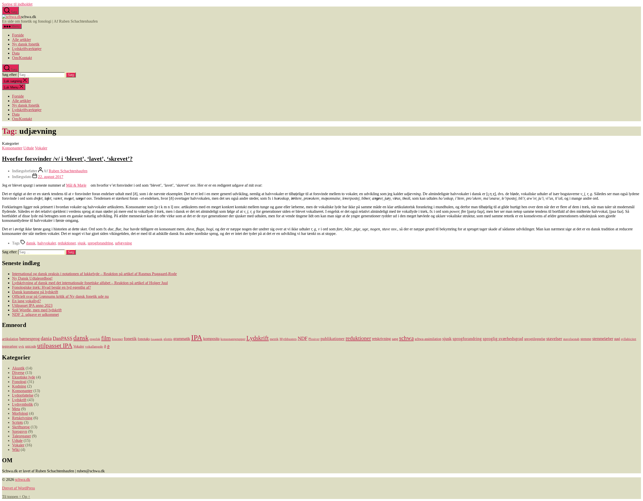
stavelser (554, 338)
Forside (18, 35)
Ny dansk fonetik (25, 44)
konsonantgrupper (233, 339)
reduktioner (67, 243)
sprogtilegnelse (534, 339)
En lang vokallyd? (26, 301)
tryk (21, 346)
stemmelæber (602, 339)
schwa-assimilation (428, 339)
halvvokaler (46, 243)
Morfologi (20, 413)
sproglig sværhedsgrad (503, 338)
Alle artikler (21, 39)
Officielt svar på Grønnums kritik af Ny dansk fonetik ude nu (60, 296)
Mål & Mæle (76, 185)
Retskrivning (22, 418)
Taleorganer (21, 436)
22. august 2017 (50, 177)
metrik (274, 339)
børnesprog (29, 338)
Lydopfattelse (22, 395)
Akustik (18, 368)
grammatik (181, 339)
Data (16, 53)
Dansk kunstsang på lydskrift (35, 292)
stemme (585, 339)
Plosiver (313, 339)
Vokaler (41, 148)
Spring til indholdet (17, 4)
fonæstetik (157, 339)
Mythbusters (288, 339)
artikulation (10, 339)
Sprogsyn (19, 431)
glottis (168, 339)
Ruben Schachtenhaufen (68, 171)
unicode (30, 346)
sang (395, 339)
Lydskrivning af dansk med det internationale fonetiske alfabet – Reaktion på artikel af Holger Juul (90, 283)
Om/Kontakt (22, 58)
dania (46, 338)
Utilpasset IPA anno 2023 (32, 305)
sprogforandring (100, 243)
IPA (196, 337)
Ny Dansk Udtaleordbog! (32, 278)
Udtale (28, 148)
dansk (30, 243)
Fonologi (19, 382)
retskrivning (381, 339)
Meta (16, 409)
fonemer (117, 339)
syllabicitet (628, 339)
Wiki (16, 449)
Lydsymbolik (22, 404)
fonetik (130, 338)
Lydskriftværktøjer (26, 49)
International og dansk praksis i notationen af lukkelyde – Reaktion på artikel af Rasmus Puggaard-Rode (94, 274)
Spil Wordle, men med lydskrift (37, 310)
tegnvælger (10, 346)
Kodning (19, 386)
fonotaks (144, 339)
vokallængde (94, 346)
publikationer (332, 338)
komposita (211, 339)
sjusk (82, 243)
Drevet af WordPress (18, 488)
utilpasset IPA (54, 345)
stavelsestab (571, 339)
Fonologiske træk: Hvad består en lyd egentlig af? (51, 287)
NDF (302, 338)
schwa (406, 338)
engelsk (95, 339)
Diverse (18, 372)
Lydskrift (257, 338)
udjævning (123, 243)
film (106, 338)
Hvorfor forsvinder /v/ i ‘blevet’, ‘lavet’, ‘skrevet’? (67, 158)
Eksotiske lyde (23, 377)
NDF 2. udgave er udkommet (35, 314)
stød (617, 339)
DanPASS (62, 338)
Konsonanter (12, 148)
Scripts (17, 422)
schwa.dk (22, 479)
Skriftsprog (21, 427)
